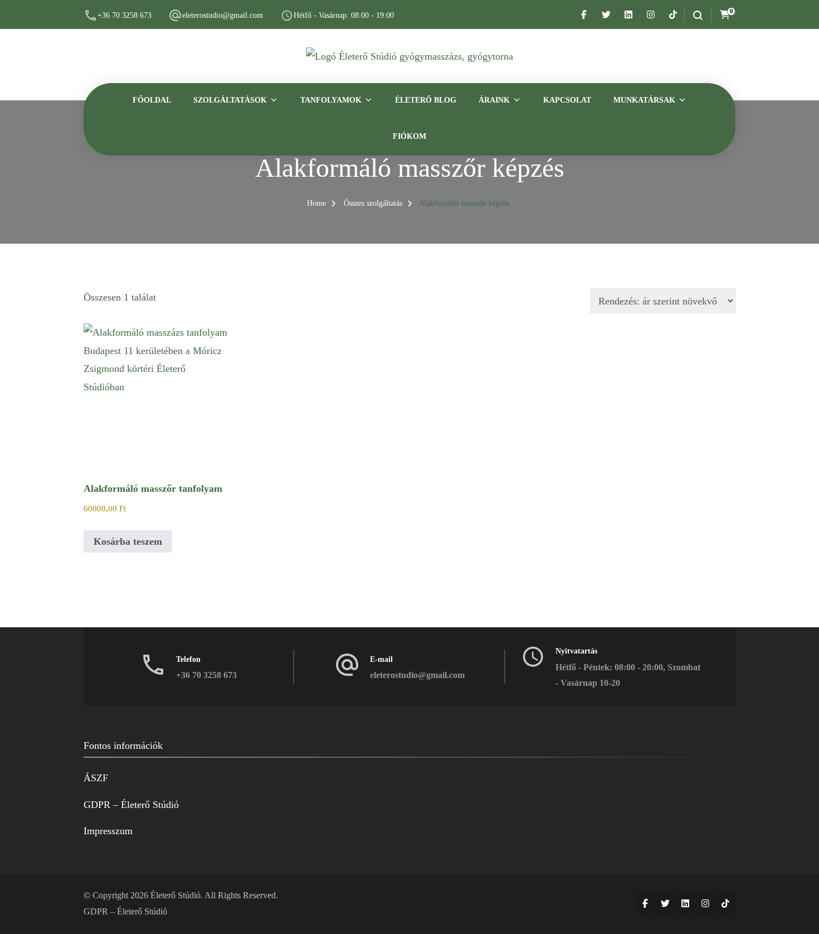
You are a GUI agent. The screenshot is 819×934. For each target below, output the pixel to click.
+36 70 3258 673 (125, 15)
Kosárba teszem (128, 541)
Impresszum (108, 830)
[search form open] (693, 15)
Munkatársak (644, 100)
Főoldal (152, 100)
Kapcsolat (567, 100)
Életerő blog (425, 100)
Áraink (494, 100)
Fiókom (409, 136)
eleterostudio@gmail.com (222, 15)
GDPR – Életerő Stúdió (131, 804)
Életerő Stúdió (175, 895)
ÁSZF (96, 777)
